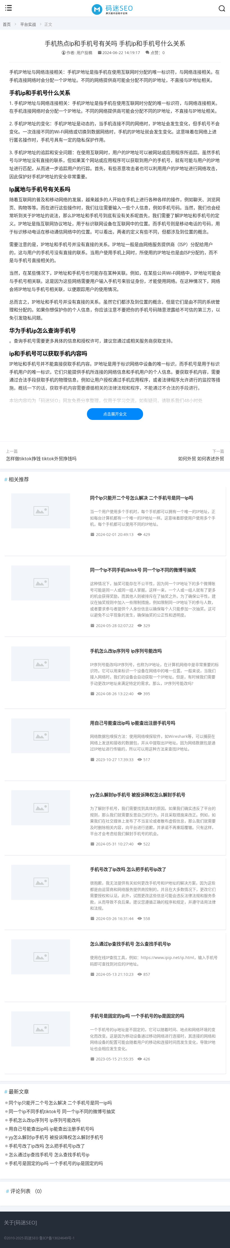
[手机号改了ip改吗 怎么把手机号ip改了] (46, 883)
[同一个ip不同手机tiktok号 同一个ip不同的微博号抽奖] (46, 583)
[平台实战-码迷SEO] (115, 14)
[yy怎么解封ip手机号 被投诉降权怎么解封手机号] (46, 808)
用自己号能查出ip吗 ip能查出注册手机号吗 (132, 723)
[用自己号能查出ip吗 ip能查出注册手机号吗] (46, 736)
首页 (7, 24)
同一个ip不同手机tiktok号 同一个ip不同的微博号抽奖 (143, 570)
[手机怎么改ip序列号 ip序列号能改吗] (46, 664)
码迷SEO (31, 1238)
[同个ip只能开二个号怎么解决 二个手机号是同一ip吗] (46, 511)
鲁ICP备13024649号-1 (57, 1238)
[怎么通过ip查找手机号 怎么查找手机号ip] (46, 957)
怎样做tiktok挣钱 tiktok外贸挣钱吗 (41, 459)
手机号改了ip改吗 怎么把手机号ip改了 (128, 869)
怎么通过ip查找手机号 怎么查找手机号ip (130, 943)
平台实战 (28, 24)
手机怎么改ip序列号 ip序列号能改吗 (126, 651)
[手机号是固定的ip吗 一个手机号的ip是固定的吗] (46, 1029)
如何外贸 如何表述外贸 (201, 459)
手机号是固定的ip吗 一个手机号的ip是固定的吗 (137, 1016)
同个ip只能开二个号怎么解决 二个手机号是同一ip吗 (141, 497)
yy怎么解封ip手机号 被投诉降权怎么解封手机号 (137, 794)
